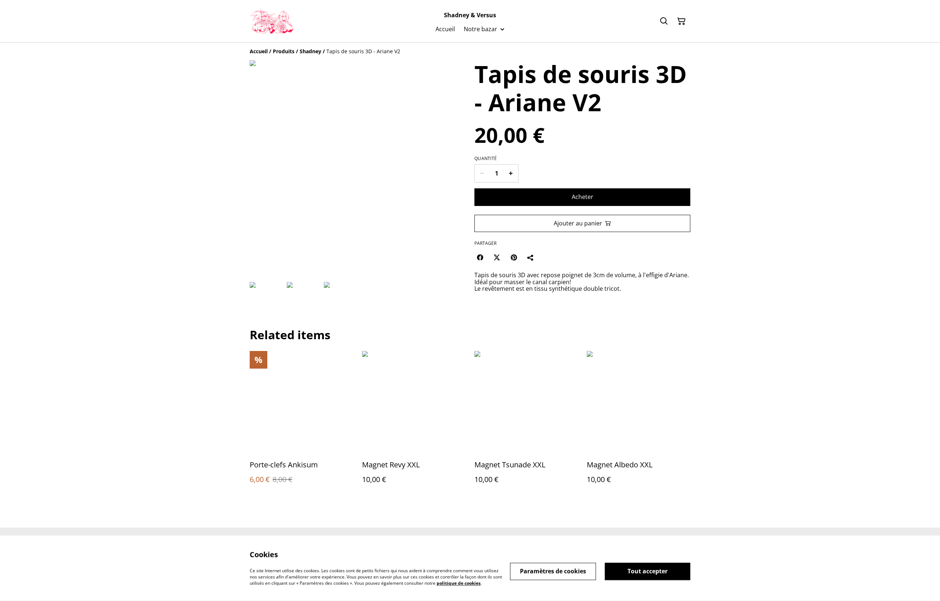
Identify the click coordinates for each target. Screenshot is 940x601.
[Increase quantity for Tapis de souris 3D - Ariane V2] (510, 173)
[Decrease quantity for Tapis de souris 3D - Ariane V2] (481, 173)
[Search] (664, 21)
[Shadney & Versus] (271, 21)
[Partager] (530, 257)
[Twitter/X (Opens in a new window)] (496, 257)
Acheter (582, 197)
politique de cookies (459, 583)
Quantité (485, 158)
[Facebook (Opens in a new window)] (479, 257)
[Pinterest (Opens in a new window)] (513, 257)
